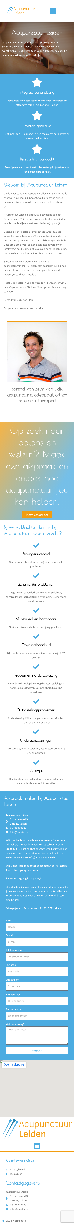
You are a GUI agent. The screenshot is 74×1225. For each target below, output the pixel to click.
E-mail (9, 935)
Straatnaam (12, 979)
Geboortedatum (14, 1009)
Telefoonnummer (15, 950)
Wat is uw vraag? (15, 1024)
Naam (9, 920)
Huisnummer (13, 994)
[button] (53, 11)
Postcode (11, 965)
